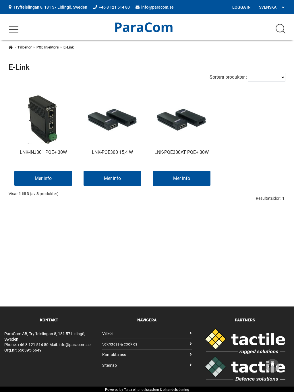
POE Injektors (47, 47)
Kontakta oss (114, 354)
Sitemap (109, 365)
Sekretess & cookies (119, 344)
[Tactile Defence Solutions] (245, 368)
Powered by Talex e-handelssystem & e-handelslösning (147, 390)
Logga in (241, 7)
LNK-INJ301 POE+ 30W (43, 152)
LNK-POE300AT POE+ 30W (181, 152)
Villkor (107, 333)
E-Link (68, 47)
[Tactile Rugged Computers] (245, 352)
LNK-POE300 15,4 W (112, 152)
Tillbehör (25, 47)
